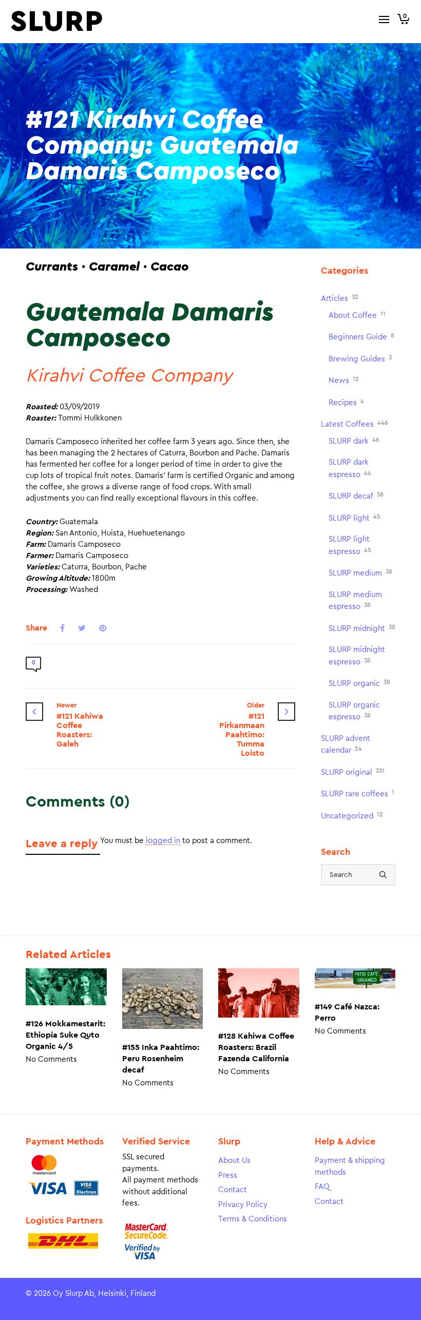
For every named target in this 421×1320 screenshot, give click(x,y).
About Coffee (357, 315)
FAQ (322, 1187)
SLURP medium (360, 572)
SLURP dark (354, 440)
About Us (234, 1160)
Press (227, 1175)
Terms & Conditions (252, 1219)
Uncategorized (352, 815)
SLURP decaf (356, 495)
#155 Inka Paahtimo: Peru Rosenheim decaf (160, 1058)
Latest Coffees (354, 423)
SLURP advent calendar (345, 745)
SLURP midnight (362, 628)
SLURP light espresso (350, 545)
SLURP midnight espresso (357, 656)
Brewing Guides (360, 358)
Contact (232, 1190)
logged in (163, 841)
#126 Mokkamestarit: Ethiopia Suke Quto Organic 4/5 (65, 1035)
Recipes (346, 402)
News (344, 380)
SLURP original (353, 772)
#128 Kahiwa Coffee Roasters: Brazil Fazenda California (256, 1047)
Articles (339, 298)
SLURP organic (359, 683)
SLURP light (354, 517)
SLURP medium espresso (355, 601)
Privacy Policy (242, 1205)
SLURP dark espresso (350, 468)
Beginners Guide (361, 336)
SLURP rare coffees (357, 793)
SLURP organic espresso (354, 711)
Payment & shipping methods (350, 1166)
